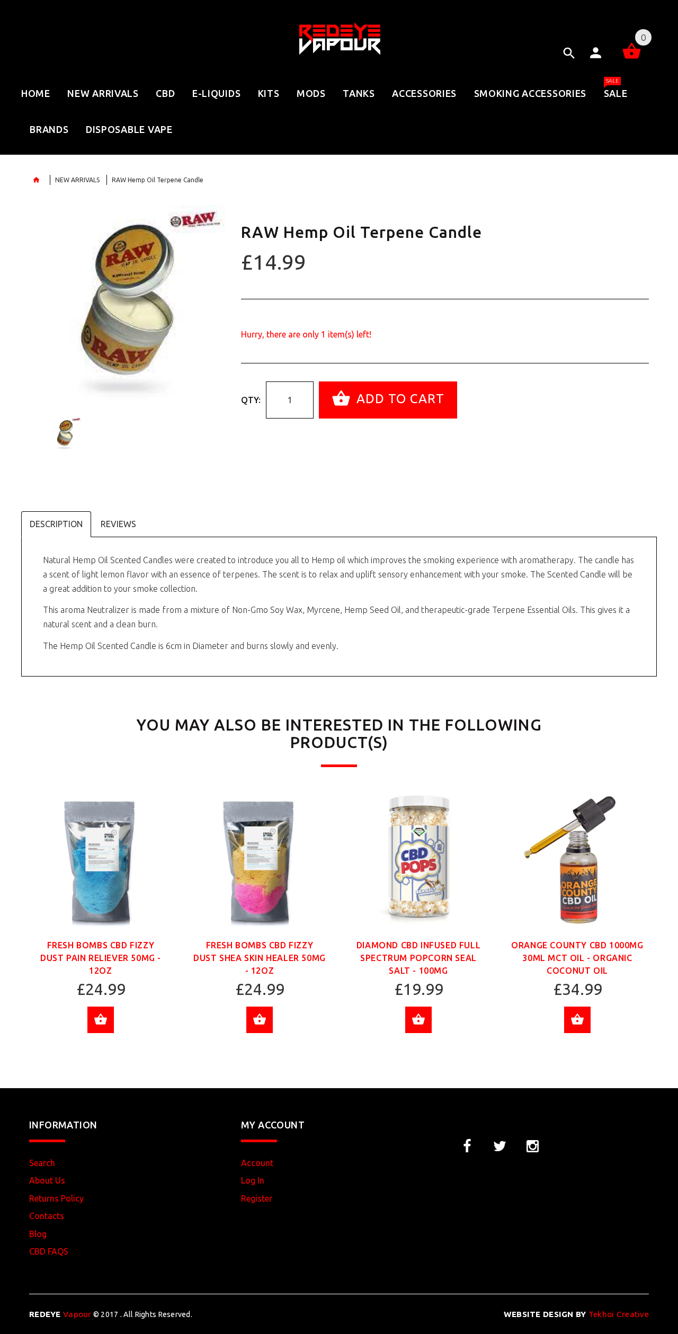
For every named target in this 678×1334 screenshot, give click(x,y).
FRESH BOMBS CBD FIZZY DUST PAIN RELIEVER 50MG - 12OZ (100, 957)
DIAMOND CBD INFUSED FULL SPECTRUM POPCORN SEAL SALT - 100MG (418, 957)
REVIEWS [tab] (118, 524)
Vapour (60, 1314)
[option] (127, 303)
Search (42, 1163)
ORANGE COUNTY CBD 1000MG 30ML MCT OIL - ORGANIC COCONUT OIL (577, 957)
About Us (47, 1180)
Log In (252, 1180)
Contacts (46, 1216)
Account (257, 1163)
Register (256, 1198)
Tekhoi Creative (576, 1314)
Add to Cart (398, 399)
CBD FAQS (48, 1251)
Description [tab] (56, 524)
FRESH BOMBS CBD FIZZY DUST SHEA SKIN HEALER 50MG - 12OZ (259, 957)
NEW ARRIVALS (77, 179)
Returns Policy (56, 1198)
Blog (38, 1234)
